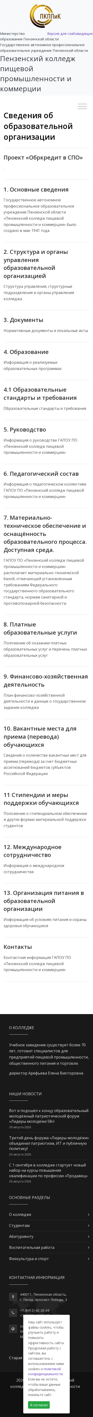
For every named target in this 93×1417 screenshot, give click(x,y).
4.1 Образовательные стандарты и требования (40, 393)
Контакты (18, 947)
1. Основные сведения (36, 189)
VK (22, 1331)
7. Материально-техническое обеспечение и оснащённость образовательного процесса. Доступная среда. (45, 533)
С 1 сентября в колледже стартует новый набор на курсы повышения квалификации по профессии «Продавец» (48, 1170)
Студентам (19, 1225)
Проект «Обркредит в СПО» (43, 157)
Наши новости (25, 1093)
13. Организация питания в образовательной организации (44, 901)
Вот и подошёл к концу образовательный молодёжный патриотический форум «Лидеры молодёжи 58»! (48, 1116)
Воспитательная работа (31, 1247)
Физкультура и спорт (29, 1258)
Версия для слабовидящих (70, 33)
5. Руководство (25, 429)
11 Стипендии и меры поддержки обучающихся (41, 799)
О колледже (20, 1214)
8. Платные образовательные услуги (40, 628)
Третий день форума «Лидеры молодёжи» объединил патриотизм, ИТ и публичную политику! (49, 1143)
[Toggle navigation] (82, 106)
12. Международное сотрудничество (33, 851)
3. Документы (23, 320)
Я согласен (39, 1405)
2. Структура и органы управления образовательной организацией (36, 264)
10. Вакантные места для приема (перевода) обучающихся (40, 736)
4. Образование (26, 352)
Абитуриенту (21, 1236)
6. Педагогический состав (41, 473)
